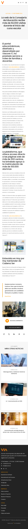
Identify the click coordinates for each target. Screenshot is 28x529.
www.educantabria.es (14, 216)
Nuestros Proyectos (6, 494)
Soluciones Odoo (5, 485)
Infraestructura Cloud (6, 480)
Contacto (3, 499)
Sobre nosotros (5, 491)
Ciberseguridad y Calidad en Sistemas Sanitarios (14, 372)
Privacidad (3, 508)
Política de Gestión (5, 513)
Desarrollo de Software (6, 474)
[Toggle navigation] (26, 2)
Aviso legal (3, 505)
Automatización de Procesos (8, 477)
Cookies (3, 510)
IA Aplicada (3, 482)
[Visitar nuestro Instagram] (20, 2)
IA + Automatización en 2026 (14, 401)
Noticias (8, 13)
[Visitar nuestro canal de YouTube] (23, 2)
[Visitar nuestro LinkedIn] (18, 2)
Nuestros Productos (6, 496)
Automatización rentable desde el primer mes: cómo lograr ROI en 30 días (14, 431)
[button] (14, 321)
